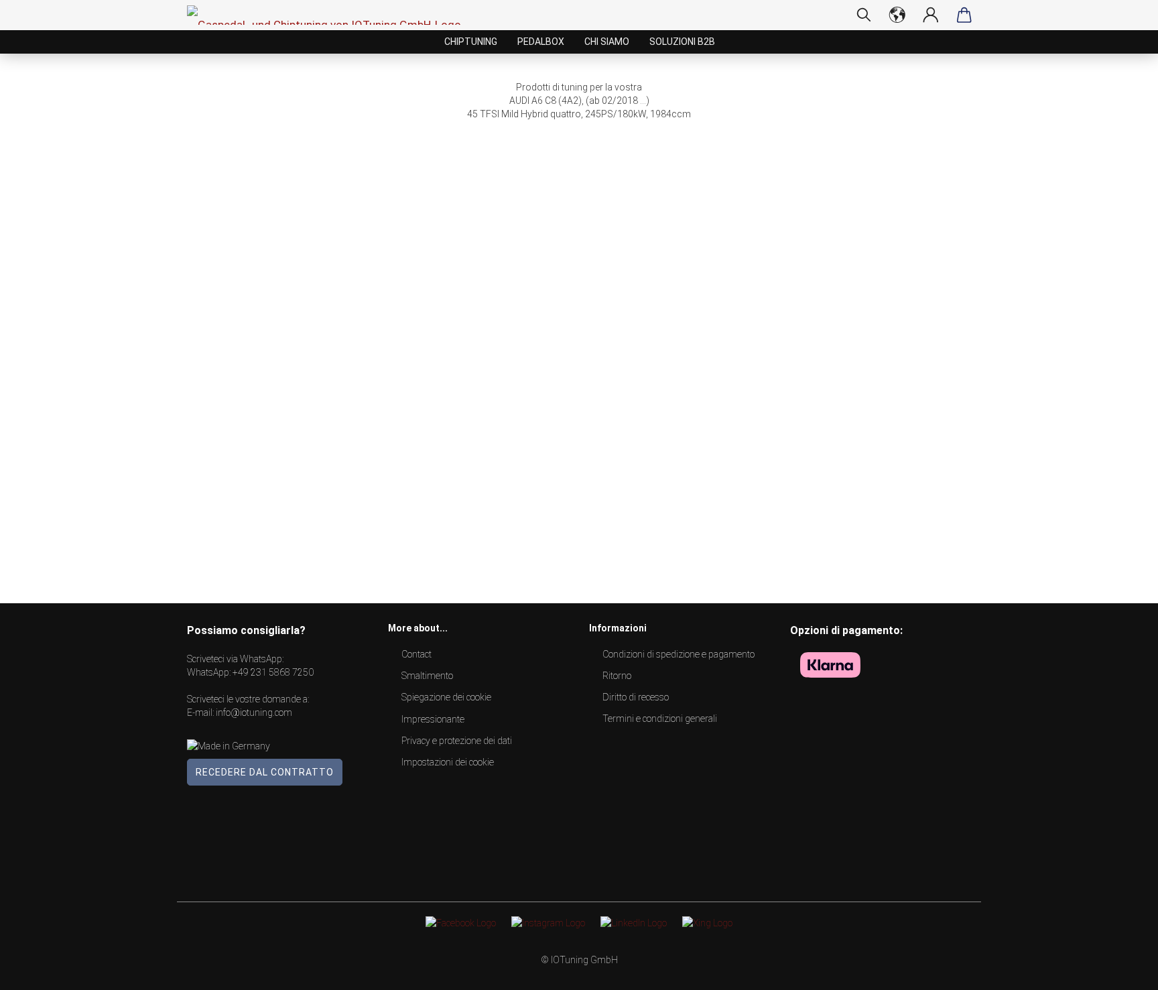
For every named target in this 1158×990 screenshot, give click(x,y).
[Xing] (707, 922)
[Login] (931, 14)
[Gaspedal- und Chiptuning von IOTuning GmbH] (329, 15)
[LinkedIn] (633, 922)
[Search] (864, 14)
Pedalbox (540, 41)
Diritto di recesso (635, 697)
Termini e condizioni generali (659, 718)
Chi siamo (606, 41)
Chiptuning (470, 41)
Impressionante (432, 719)
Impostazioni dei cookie (447, 762)
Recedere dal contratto (265, 772)
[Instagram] (548, 922)
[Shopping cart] (964, 14)
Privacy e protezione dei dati (456, 740)
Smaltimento (427, 675)
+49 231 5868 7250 (273, 672)
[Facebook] (461, 922)
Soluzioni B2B (682, 41)
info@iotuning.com (254, 712)
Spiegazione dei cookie (446, 697)
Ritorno (616, 675)
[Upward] (1121, 970)
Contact (416, 654)
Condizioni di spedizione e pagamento (678, 654)
